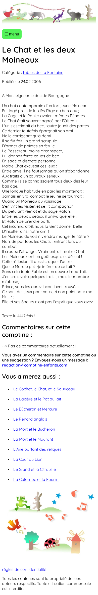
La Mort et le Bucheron (34, 429)
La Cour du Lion (27, 459)
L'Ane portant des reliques (37, 449)
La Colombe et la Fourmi (36, 479)
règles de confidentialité (24, 569)
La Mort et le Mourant (33, 439)
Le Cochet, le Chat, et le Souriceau (44, 388)
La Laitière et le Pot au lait (37, 398)
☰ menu (12, 34)
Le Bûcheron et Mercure (35, 408)
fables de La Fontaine (43, 72)
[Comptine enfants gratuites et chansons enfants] (49, 13)
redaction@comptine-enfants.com (34, 365)
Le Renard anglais (30, 419)
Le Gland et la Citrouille (34, 469)
